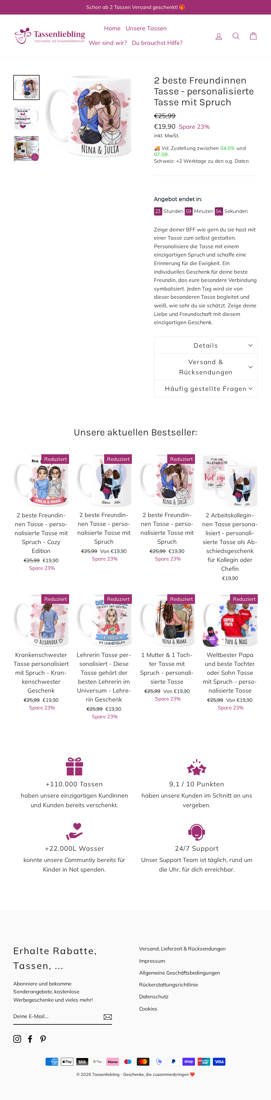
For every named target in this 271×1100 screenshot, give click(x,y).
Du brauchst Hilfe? (157, 43)
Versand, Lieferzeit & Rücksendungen (182, 948)
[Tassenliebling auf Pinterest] (43, 1039)
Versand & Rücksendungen (206, 367)
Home (112, 28)
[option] (135, 7)
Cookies (148, 1009)
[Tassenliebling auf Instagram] (17, 1039)
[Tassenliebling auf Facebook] (30, 1039)
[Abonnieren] (107, 1016)
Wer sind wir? (108, 43)
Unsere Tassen (146, 28)
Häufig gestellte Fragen (206, 389)
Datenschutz (154, 996)
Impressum (152, 961)
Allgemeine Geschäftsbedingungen (179, 973)
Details (206, 345)
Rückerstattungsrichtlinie (168, 984)
